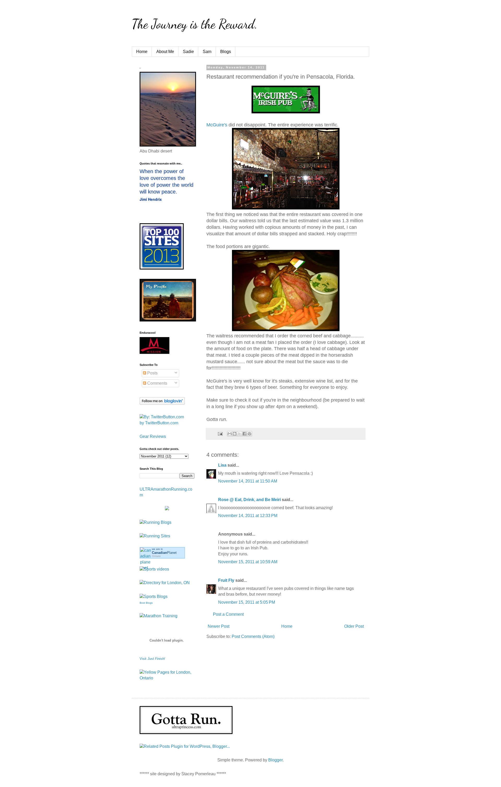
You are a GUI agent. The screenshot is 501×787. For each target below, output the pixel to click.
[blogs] (154, 596)
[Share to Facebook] (244, 433)
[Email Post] (220, 433)
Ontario (156, 556)
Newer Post (218, 626)
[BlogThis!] (234, 433)
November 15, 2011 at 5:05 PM (246, 602)
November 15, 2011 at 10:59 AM (247, 562)
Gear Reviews (153, 436)
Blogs (225, 51)
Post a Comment (228, 614)
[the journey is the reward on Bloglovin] (162, 403)
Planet (164, 553)
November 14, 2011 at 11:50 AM (247, 481)
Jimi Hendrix (151, 199)
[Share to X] (239, 433)
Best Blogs (146, 602)
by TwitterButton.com (159, 423)
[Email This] (229, 433)
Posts (152, 373)
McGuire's (216, 124)
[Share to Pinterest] (249, 433)
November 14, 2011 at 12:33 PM (247, 515)
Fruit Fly (226, 580)
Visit (152, 659)
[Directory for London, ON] (165, 582)
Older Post (354, 626)
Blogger (275, 760)
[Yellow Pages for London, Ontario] (167, 678)
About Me (165, 51)
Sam (207, 51)
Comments (156, 383)
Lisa (222, 465)
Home (141, 51)
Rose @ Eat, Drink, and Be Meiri (249, 499)
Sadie (188, 51)
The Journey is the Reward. (195, 24)
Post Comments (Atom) (253, 636)
